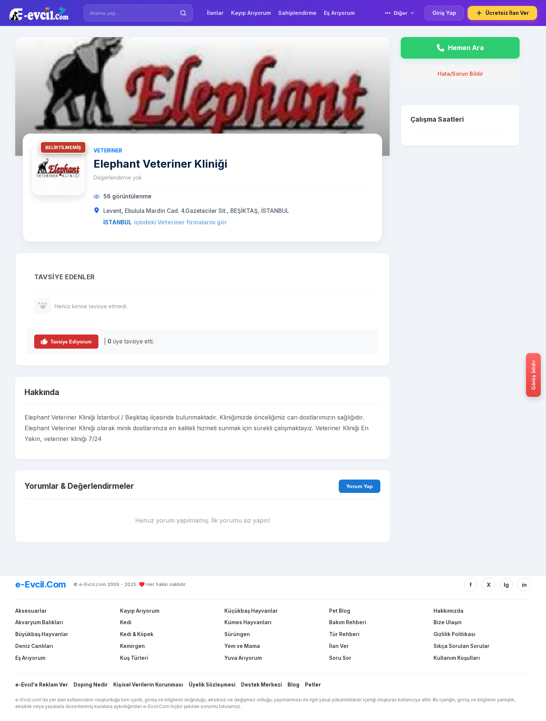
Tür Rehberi (344, 634)
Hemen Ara (466, 48)
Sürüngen (237, 634)
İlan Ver (339, 646)
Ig (506, 585)
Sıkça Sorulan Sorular (461, 646)
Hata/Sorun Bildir (460, 73)
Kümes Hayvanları (248, 622)
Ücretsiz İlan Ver (507, 13)
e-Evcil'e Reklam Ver (41, 685)
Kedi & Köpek (136, 634)
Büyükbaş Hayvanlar (41, 634)
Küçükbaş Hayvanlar (251, 611)
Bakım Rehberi (347, 622)
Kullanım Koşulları (456, 658)
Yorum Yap (359, 486)
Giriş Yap (444, 13)
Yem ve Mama (242, 646)
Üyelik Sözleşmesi (212, 685)
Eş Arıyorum (30, 658)
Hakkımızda (448, 611)
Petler (313, 685)
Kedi (125, 622)
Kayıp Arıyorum (139, 611)
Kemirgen (132, 646)
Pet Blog (339, 611)
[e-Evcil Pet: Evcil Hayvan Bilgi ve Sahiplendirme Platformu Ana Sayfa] (39, 13)
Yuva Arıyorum (243, 658)
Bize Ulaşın (447, 622)
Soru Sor (340, 658)
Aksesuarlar (31, 611)
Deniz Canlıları (34, 646)
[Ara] (183, 13)
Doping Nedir (91, 685)
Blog (293, 685)
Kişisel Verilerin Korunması (148, 685)
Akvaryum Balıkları (39, 622)
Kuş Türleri (134, 658)
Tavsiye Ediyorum (71, 342)
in (524, 585)
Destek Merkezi (261, 685)
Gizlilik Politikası (454, 634)
